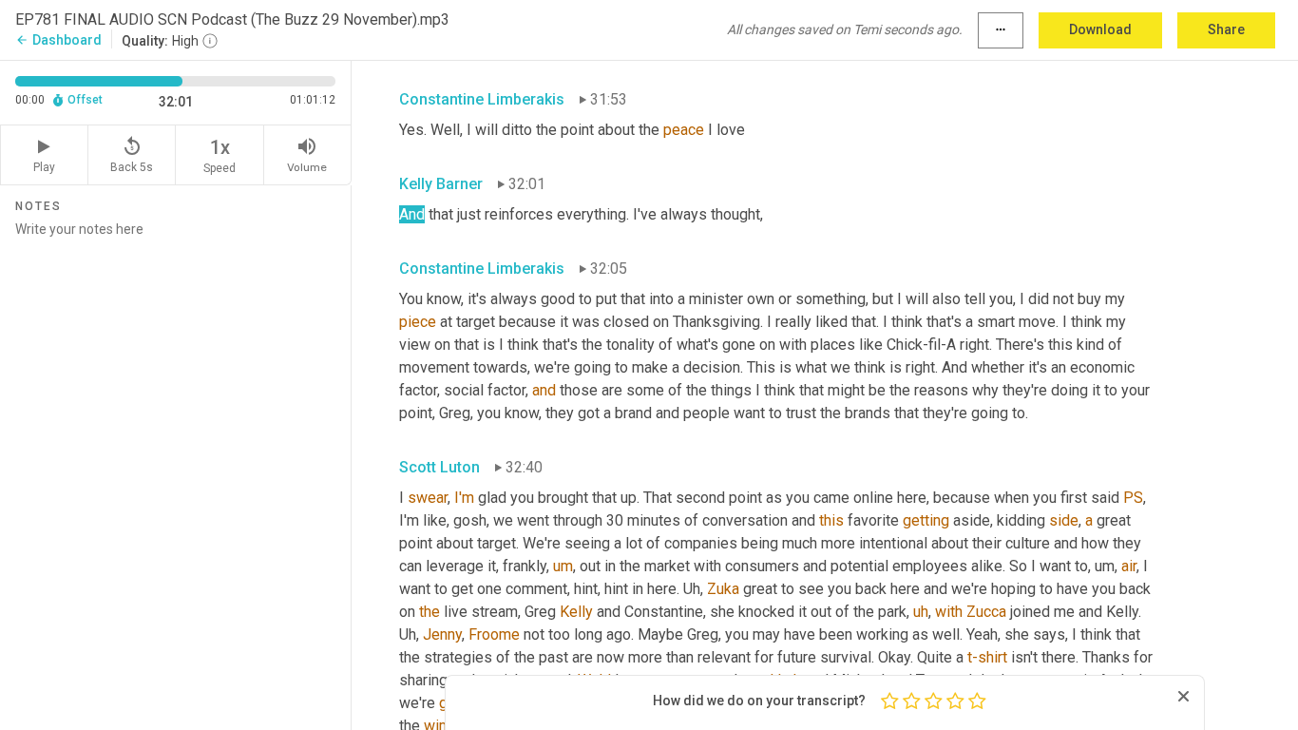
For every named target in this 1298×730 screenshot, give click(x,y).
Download (1100, 29)
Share (1226, 29)
